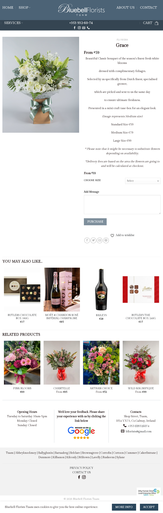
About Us (126, 8)
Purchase (95, 221)
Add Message (91, 191)
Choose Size (92, 180)
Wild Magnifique (141, 388)
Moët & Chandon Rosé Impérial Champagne (61, 317)
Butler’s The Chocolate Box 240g (141, 317)
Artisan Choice (101, 388)
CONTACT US (81, 472)
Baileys (101, 315)
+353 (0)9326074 (138, 426)
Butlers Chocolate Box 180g (22, 317)
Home (7, 8)
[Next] (158, 298)
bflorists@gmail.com (139, 431)
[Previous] (4, 298)
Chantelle (61, 388)
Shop (23, 8)
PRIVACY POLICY (81, 468)
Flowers (122, 39)
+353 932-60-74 (81, 23)
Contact (148, 8)
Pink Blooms (22, 388)
